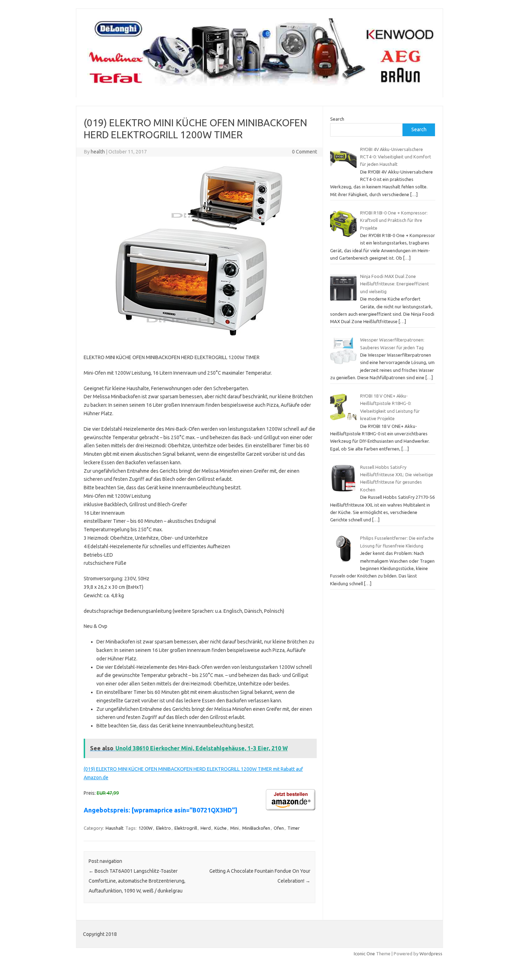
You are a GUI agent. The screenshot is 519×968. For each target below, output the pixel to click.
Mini (234, 827)
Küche (220, 827)
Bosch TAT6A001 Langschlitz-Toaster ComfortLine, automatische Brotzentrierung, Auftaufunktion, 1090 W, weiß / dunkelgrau (137, 881)
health (98, 152)
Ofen (279, 827)
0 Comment (304, 152)
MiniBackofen (256, 827)
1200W (145, 827)
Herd (206, 827)
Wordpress (430, 953)
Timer (293, 827)
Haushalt (115, 827)
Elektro (163, 827)
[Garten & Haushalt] (259, 85)
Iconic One (364, 953)
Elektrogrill (185, 827)
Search (337, 118)
